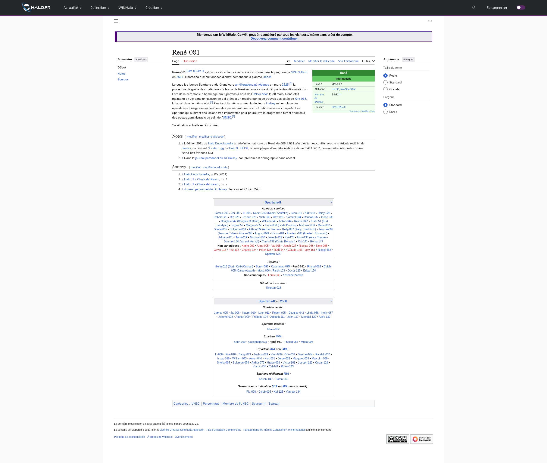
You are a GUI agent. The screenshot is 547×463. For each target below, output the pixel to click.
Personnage (211, 403)
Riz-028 (234, 217)
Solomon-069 (238, 229)
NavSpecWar (348, 89)
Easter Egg (216, 148)
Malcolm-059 (307, 225)
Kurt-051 (270, 358)
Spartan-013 (273, 287)
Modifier (365, 111)
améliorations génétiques (252, 84)
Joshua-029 (249, 217)
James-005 (221, 213)
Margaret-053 (254, 225)
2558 (283, 301)
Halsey (270, 103)
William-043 (269, 221)
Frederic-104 (260, 316)
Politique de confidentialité (129, 436)
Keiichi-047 (301, 221)
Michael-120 (257, 237)
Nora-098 (321, 245)
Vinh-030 (264, 217)
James (186, 148)
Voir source (355, 111)
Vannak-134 (293, 391)
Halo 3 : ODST (238, 148)
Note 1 (190, 71)
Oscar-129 (294, 270)
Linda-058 (313, 312)
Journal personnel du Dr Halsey (205, 189)
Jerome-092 (225, 316)
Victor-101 (278, 233)
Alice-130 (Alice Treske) (311, 237)
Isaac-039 (327, 217)
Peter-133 (265, 249)
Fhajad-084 (314, 266)
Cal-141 (302, 241)
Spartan (274, 403)
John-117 (241, 237)
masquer (141, 59)
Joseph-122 (275, 237)
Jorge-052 (237, 225)
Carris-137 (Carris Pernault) (278, 241)
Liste (373, 111)
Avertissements (184, 436)
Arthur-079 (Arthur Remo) (264, 229)
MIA (285, 349)
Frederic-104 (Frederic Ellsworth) (307, 233)
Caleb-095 (265, 391)
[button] (116, 21)
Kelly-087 (327, 312)
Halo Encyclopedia (220, 143)
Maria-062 (324, 225)
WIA (279, 336)
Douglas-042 (296, 312)
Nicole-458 (324, 249)
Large (393, 111)
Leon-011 (296, 213)
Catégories (181, 403)
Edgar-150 (309, 270)
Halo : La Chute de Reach (201, 179)
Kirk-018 (300, 98)
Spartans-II (273, 202)
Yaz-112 (234, 249)
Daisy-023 (324, 213)
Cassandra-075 (280, 266)
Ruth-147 (279, 249)
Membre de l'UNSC (236, 403)
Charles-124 (249, 249)
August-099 (262, 233)
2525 (285, 84)
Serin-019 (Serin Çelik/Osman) (234, 266)
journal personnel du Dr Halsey (216, 158)
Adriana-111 (225, 237)
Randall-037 (311, 217)
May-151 (309, 249)
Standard (395, 82)
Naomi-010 (249, 312)
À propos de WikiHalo (160, 436)
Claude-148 (295, 249)
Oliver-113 (220, 249)
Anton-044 (285, 221)
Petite (393, 75)
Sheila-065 (220, 229)
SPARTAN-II (339, 107)
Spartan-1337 (273, 253)
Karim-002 (248, 245)
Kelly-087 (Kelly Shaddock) (299, 229)
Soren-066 (262, 266)
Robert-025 (220, 217)
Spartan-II (258, 403)
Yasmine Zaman (293, 275)
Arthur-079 (257, 362)
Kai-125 (289, 237)
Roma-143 (316, 241)
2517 (179, 77)
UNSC (335, 89)
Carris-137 (259, 366)
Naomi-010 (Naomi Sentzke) (270, 213)
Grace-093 (245, 233)
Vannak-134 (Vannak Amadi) (241, 241)
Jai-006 (235, 213)
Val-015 (276, 245)
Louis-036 (274, 275)
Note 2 (199, 71)
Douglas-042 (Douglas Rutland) (240, 221)
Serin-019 (240, 341)
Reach (267, 77)
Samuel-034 (293, 217)
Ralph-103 (278, 270)
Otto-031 (278, 217)
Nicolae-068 (306, 245)
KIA (272, 349)
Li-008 (246, 213)
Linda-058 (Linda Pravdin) (280, 225)
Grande (394, 89)
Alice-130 (324, 316)
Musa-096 (263, 270)
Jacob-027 (289, 245)
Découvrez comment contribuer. (274, 38)
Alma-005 (263, 245)
